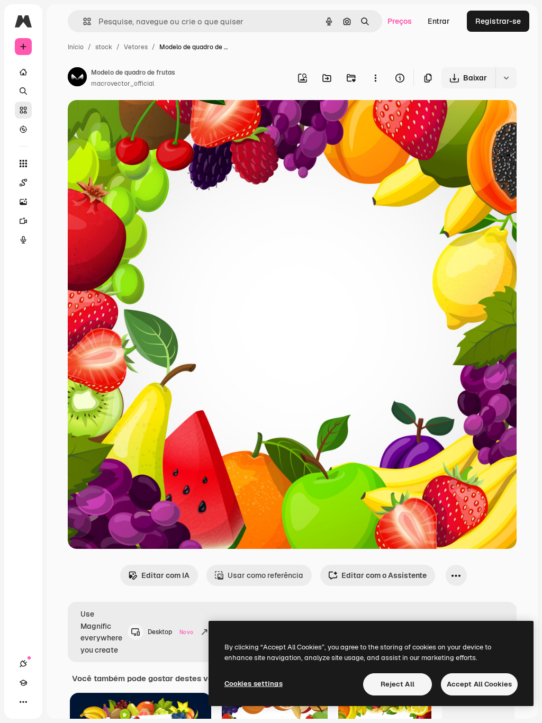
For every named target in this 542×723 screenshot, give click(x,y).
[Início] (23, 72)
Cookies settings (253, 683)
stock (103, 47)
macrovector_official (122, 83)
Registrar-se (498, 21)
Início (76, 47)
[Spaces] (23, 182)
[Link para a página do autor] (77, 78)
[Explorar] (23, 129)
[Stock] (23, 110)
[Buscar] (23, 91)
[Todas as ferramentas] (23, 163)
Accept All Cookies (479, 684)
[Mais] (23, 701)
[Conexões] (23, 663)
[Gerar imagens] (23, 201)
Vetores (136, 47)
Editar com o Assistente (384, 575)
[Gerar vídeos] (23, 220)
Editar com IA (165, 575)
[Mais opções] (375, 77)
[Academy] (23, 682)
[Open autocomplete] (82, 21)
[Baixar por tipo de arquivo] (506, 77)
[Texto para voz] (23, 239)
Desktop (170, 632)
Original (135, 120)
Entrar (439, 21)
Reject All (397, 684)
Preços (399, 21)
